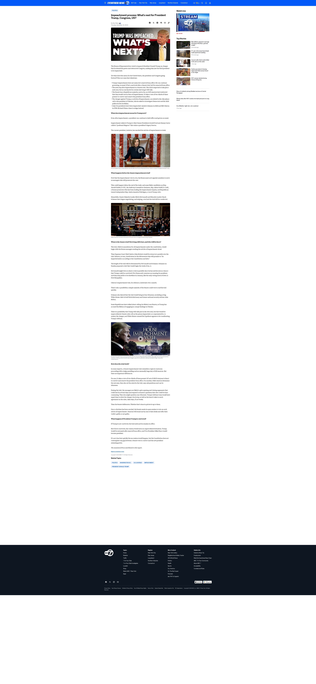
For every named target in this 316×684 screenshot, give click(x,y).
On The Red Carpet (173, 571)
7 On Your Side (127, 560)
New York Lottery (172, 552)
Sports (169, 566)
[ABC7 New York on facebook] (106, 582)
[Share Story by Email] (165, 22)
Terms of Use (150, 588)
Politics (170, 560)
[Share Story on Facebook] (149, 22)
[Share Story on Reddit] (157, 22)
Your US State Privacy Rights (140, 588)
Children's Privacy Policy (127, 588)
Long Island (162, 3)
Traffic (125, 558)
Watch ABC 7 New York (129, 571)
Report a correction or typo (117, 451)
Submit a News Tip (199, 552)
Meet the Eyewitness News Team (203, 558)
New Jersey (153, 3)
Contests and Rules (199, 568)
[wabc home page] (108, 553)
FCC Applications (179, 588)
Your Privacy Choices (116, 588)
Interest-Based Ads (159, 588)
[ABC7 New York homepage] (118, 3)
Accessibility (197, 566)
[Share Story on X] (153, 22)
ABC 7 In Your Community (201, 560)
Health (169, 563)
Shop (124, 568)
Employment (197, 555)
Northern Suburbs (173, 3)
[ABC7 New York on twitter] (110, 582)
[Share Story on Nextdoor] (161, 22)
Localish (125, 566)
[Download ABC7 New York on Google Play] (207, 582)
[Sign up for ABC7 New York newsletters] (117, 582)
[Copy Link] (168, 22)
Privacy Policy (107, 588)
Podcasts (170, 574)
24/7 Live (133, 3)
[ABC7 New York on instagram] (114, 582)
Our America (171, 568)
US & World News (173, 558)
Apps (124, 574)
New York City (143, 3)
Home (124, 552)
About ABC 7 (197, 563)
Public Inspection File (169, 588)
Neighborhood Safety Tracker (176, 555)
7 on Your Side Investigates (130, 563)
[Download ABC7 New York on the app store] (198, 582)
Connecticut (184, 3)
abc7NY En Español (173, 576)
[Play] (192, 22)
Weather (125, 555)
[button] (105, 2)
